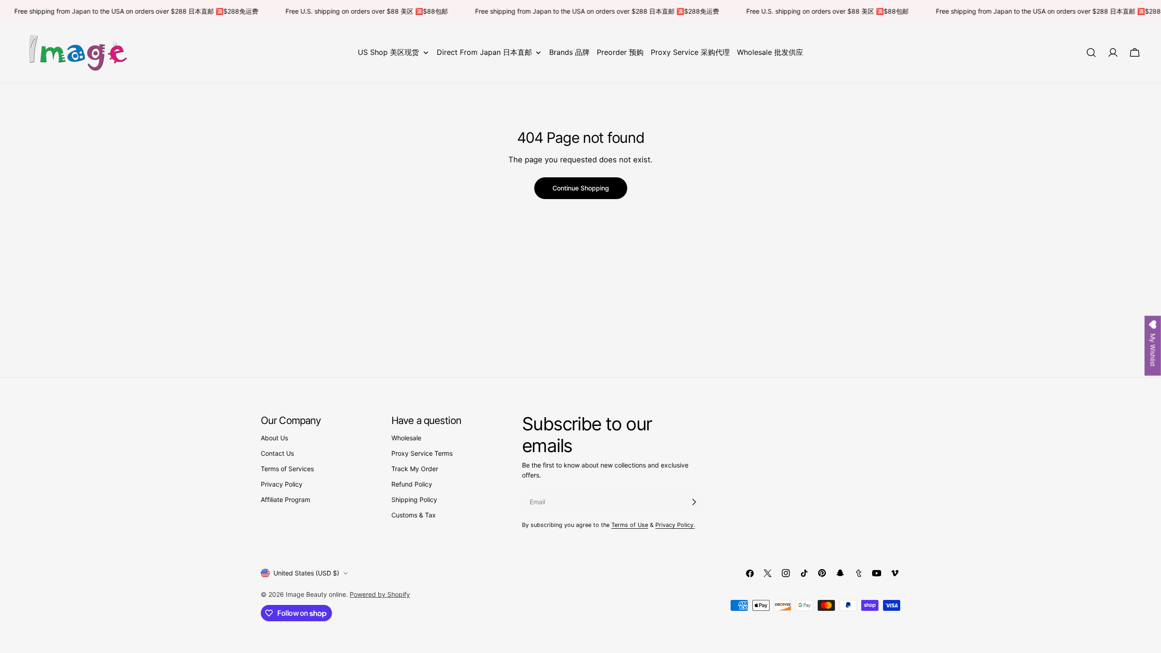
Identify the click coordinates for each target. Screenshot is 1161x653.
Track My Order (414, 469)
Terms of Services (287, 469)
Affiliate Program (285, 499)
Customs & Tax (413, 515)
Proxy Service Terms (422, 453)
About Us (274, 438)
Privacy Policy (281, 484)
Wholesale (406, 438)
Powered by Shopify (380, 594)
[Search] (1091, 53)
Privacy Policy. (675, 524)
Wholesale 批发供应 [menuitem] (770, 52)
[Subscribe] (693, 502)
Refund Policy (411, 484)
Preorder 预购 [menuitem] (620, 52)
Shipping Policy (414, 499)
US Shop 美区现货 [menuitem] (388, 52)
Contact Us (277, 453)
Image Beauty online (316, 594)
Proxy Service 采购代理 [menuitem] (690, 52)
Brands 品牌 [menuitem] (569, 52)
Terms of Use (629, 524)
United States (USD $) (306, 573)
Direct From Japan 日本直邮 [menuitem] (484, 52)
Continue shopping (580, 188)
